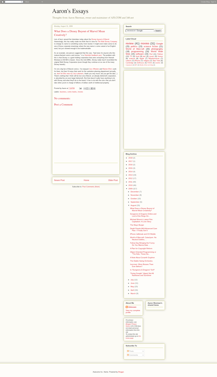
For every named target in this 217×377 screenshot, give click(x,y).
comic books (72, 92)
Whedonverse (153, 58)
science (132, 58)
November (135, 195)
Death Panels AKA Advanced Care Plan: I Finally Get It (143, 229)
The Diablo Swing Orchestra (141, 261)
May (132, 287)
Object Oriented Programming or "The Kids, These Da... (143, 253)
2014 (130, 172)
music (151, 56)
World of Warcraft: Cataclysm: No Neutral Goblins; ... (143, 238)
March (133, 293)
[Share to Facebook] (92, 88)
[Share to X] (89, 88)
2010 (130, 185)
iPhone (137, 61)
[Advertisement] (86, 168)
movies (80, 92)
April (133, 290)
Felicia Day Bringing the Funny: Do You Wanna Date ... (142, 244)
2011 (130, 182)
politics (134, 46)
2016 (130, 165)
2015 (130, 168)
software (140, 54)
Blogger (121, 372)
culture (128, 61)
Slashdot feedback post (93, 55)
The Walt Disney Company (107, 41)
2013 (130, 175)
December (135, 192)
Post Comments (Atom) (91, 187)
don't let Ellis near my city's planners (70, 74)
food (137, 56)
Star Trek (156, 61)
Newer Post (59, 180)
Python (160, 54)
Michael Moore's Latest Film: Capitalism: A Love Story (141, 220)
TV (131, 56)
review (130, 43)
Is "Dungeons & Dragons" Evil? (142, 270)
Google (159, 43)
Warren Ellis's (108, 69)
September (135, 202)
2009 (130, 189)
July (132, 280)
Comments (133, 355)
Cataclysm (129, 65)
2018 (130, 158)
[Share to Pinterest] (94, 88)
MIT (136, 65)
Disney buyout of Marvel (100, 39)
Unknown (132, 307)
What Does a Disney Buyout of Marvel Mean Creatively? (142, 209)
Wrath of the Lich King (146, 65)
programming (137, 51)
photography (157, 49)
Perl (151, 54)
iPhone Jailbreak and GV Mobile (143, 234)
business (63, 92)
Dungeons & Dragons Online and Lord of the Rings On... (143, 215)
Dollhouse (140, 63)
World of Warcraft (135, 49)
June (133, 283)
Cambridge (129, 63)
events (157, 63)
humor (160, 56)
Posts (131, 351)
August (134, 205)
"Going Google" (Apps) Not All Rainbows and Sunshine (142, 274)
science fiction (151, 46)
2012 (130, 178)
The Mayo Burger (137, 225)
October (134, 199)
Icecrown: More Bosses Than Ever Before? (141, 265)
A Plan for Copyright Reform (141, 248)
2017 (130, 161)
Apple (142, 58)
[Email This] (85, 88)
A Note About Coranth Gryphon (142, 257)
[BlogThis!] (87, 88)
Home (86, 180)
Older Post (113, 180)
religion (146, 61)
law (144, 56)
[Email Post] (80, 88)
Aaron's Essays (70, 11)
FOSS (149, 63)
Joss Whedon (94, 69)
